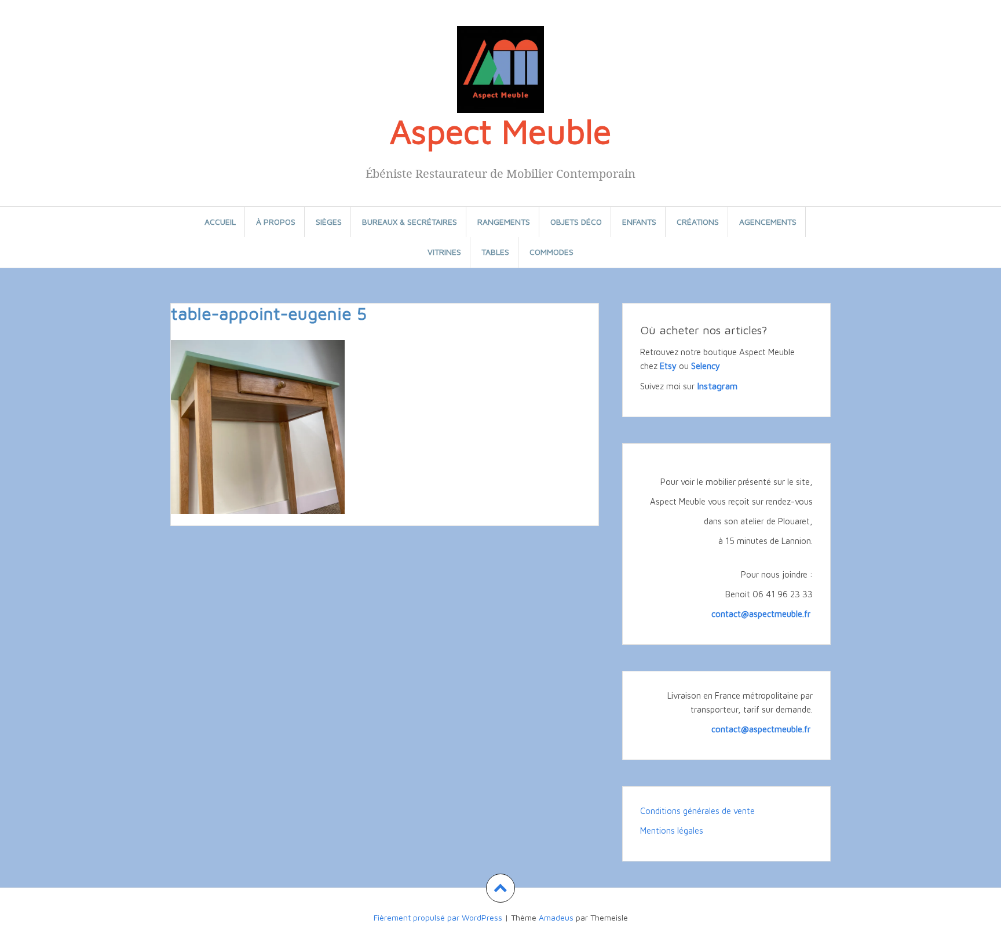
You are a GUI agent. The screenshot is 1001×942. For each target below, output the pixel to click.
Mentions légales (671, 830)
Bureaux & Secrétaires (409, 222)
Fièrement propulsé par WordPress (438, 917)
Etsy (668, 366)
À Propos (275, 222)
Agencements (768, 222)
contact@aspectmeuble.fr (762, 614)
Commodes (551, 252)
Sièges (329, 222)
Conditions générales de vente (697, 811)
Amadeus (556, 917)
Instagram (717, 386)
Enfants (639, 222)
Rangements (503, 222)
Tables (495, 252)
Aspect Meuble (500, 131)
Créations (698, 222)
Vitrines (444, 252)
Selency (705, 366)
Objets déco (576, 222)
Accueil (220, 222)
